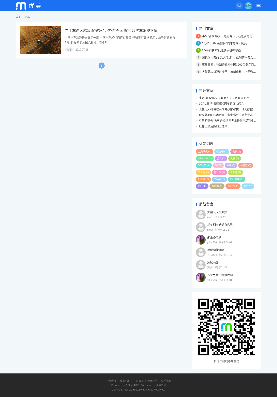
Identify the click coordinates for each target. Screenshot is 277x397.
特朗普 (245, 165)
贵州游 (233, 186)
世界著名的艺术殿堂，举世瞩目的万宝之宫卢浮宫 (230, 115)
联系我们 (166, 380)
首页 (18, 17)
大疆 (234, 158)
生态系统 (204, 151)
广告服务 (138, 380)
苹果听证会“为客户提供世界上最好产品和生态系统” (231, 120)
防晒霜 (219, 179)
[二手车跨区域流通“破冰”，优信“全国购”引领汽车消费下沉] (40, 40)
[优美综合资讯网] (28, 6)
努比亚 (219, 172)
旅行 (202, 186)
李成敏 (203, 172)
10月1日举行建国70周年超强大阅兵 (224, 43)
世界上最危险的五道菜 (213, 126)
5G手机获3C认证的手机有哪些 (221, 50)
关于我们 (111, 380)
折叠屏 (203, 179)
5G (218, 165)
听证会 (221, 151)
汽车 (27, 17)
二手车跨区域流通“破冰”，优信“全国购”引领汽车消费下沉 (111, 31)
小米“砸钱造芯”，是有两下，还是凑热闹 (227, 36)
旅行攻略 (236, 179)
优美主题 (161, 385)
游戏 (221, 158)
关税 (231, 165)
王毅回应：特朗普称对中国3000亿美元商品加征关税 (235, 64)
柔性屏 (235, 172)
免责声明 (152, 380)
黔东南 (217, 186)
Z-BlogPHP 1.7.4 (134, 385)
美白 (248, 186)
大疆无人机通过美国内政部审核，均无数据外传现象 (234, 71)
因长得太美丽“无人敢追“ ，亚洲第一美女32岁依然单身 (236, 57)
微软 (236, 151)
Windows (205, 158)
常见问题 (125, 380)
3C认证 (204, 165)
